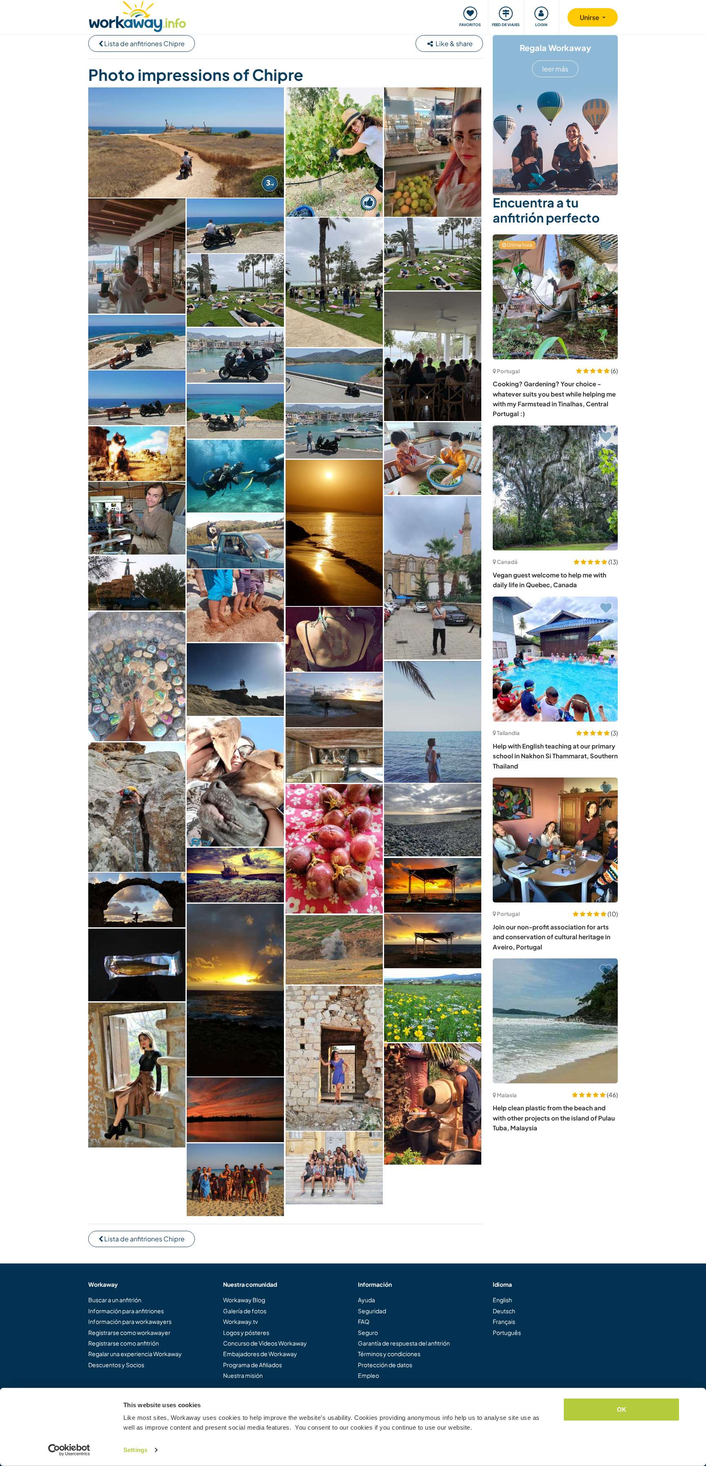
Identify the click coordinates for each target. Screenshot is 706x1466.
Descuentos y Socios (116, 1364)
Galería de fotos (244, 1310)
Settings (135, 1449)
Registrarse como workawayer (129, 1332)
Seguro (368, 1332)
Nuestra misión (243, 1375)
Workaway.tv (240, 1321)
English (502, 1299)
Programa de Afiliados (252, 1364)
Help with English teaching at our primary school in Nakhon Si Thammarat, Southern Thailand (555, 756)
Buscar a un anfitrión (114, 1299)
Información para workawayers (130, 1321)
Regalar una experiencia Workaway (135, 1353)
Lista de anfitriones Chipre (144, 43)
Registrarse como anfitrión (123, 1343)
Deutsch (504, 1310)
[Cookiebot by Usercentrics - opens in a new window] (69, 1450)
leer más (555, 69)
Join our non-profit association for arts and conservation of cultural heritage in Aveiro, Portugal (551, 937)
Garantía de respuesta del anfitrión (404, 1343)
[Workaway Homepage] (137, 15)
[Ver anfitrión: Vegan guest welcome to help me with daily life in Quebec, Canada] (555, 488)
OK (621, 1409)
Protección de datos (385, 1364)
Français (504, 1321)
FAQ (363, 1321)
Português (507, 1332)
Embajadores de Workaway (260, 1353)
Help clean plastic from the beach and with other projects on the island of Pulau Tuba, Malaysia (554, 1118)
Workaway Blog (244, 1299)
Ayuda (366, 1299)
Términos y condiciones (389, 1353)
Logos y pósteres (246, 1332)
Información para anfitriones (126, 1310)
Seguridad (372, 1310)
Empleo (368, 1375)
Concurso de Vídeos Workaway (265, 1343)
